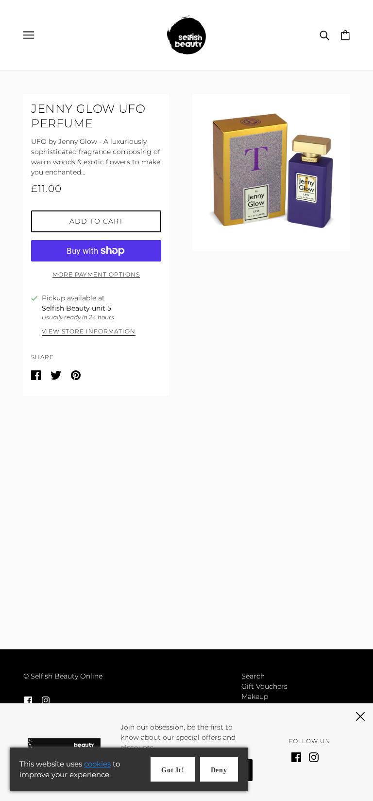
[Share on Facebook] (37, 374)
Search (253, 676)
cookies (97, 763)
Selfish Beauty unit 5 (76, 308)
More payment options (96, 274)
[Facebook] (296, 757)
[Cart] (345, 34)
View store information (89, 332)
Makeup (254, 696)
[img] (28, 700)
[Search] (324, 35)
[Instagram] (313, 757)
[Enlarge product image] (271, 172)
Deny (219, 770)
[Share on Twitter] (57, 374)
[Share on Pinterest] (76, 374)
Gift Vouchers (264, 686)
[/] (186, 34)
